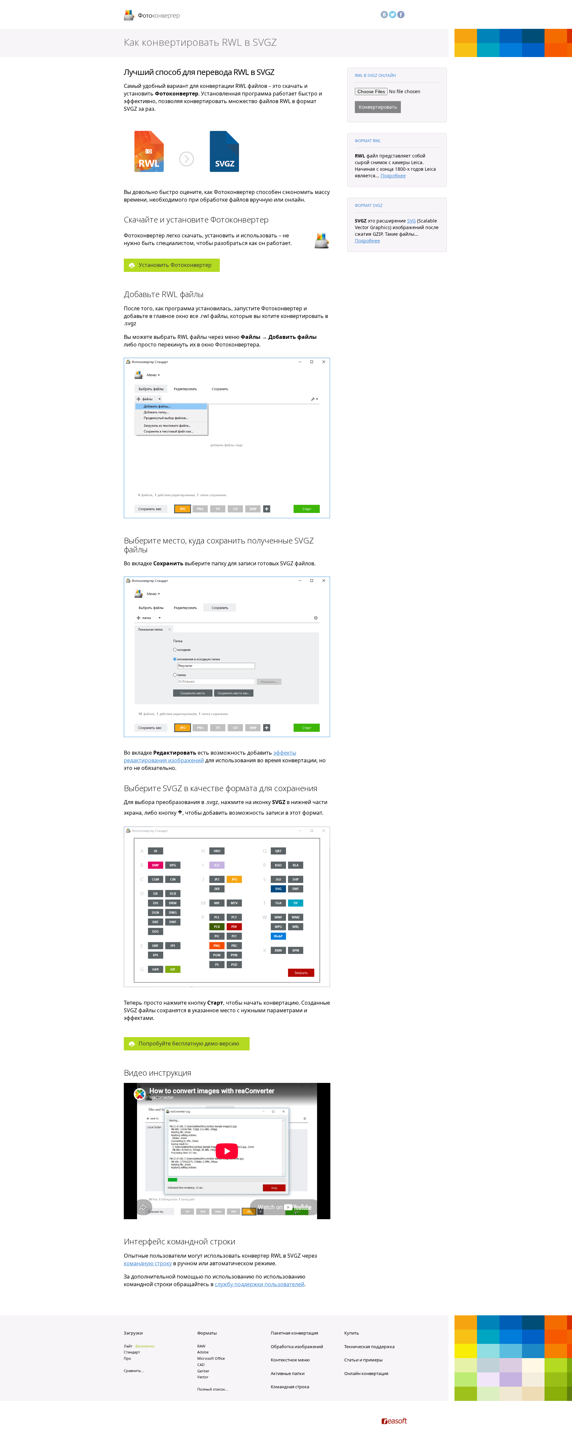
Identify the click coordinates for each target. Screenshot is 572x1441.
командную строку (148, 1263)
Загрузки (133, 1333)
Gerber (203, 1370)
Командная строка (290, 1387)
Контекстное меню (290, 1360)
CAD (201, 1364)
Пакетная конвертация (294, 1333)
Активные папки (288, 1373)
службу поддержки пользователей (259, 1284)
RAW (201, 1346)
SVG (411, 221)
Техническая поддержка (369, 1346)
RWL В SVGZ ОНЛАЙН (375, 75)
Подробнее (393, 175)
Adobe (203, 1351)
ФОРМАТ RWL (368, 141)
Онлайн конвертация (366, 1373)
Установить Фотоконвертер (175, 265)
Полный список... (212, 1389)
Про (127, 1358)
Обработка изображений (297, 1346)
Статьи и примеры (363, 1360)
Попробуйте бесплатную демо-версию (189, 1043)
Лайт (128, 1346)
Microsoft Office (211, 1358)
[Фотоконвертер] (152, 16)
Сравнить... (134, 1370)
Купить (351, 1333)
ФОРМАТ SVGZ (369, 205)
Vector (203, 1376)
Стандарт (132, 1351)
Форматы (207, 1333)
